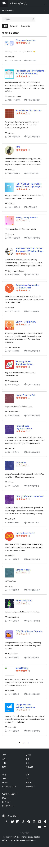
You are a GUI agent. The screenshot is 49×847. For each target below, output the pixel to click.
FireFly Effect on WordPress (29, 496)
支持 (4, 778)
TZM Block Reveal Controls (29, 631)
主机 (4, 763)
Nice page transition (26, 40)
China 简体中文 (14, 816)
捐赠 (29, 782)
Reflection (21, 462)
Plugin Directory (8, 10)
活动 (27, 778)
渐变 (18, 147)
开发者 (5, 782)
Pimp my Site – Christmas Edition (24, 362)
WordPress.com (10, 794)
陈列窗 (28, 755)
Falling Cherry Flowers (27, 217)
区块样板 (29, 767)
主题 (27, 759)
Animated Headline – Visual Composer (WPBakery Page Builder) (29, 249)
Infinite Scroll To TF (25, 533)
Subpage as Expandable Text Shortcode (27, 286)
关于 (4, 755)
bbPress (7, 802)
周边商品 (30, 786)
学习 (4, 774)
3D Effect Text (23, 570)
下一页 (28, 742)
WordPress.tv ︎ (9, 786)
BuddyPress (8, 806)
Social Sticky (22, 668)
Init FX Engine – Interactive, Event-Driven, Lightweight (29, 185)
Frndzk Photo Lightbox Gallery (24, 427)
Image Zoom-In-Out (25, 395)
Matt (5, 798)
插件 (27, 763)
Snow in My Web (24, 600)
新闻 (4, 759)
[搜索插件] (33, 19)
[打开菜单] (45, 3)
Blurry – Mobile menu (26, 322)
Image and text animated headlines (25, 706)
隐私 (4, 767)
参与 (27, 774)
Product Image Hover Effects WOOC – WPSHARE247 (30, 72)
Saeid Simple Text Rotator (28, 110)
